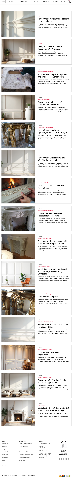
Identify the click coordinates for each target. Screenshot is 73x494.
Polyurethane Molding (42, 16)
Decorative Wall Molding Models (45, 349)
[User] (67, 1)
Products (64, 455)
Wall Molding (40, 43)
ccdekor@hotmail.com (44, 443)
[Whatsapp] (59, 459)
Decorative (63, 451)
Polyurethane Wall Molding (44, 99)
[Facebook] (68, 459)
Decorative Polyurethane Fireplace (45, 71)
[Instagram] (64, 459)
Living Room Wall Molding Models (45, 321)
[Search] (69, 2)
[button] (4, 1)
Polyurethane (64, 453)
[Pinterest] (61, 459)
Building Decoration (63, 454)
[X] (66, 459)
